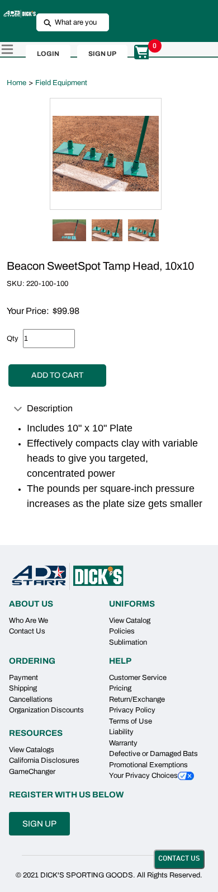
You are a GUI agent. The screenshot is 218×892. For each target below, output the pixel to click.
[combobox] (68, 22)
